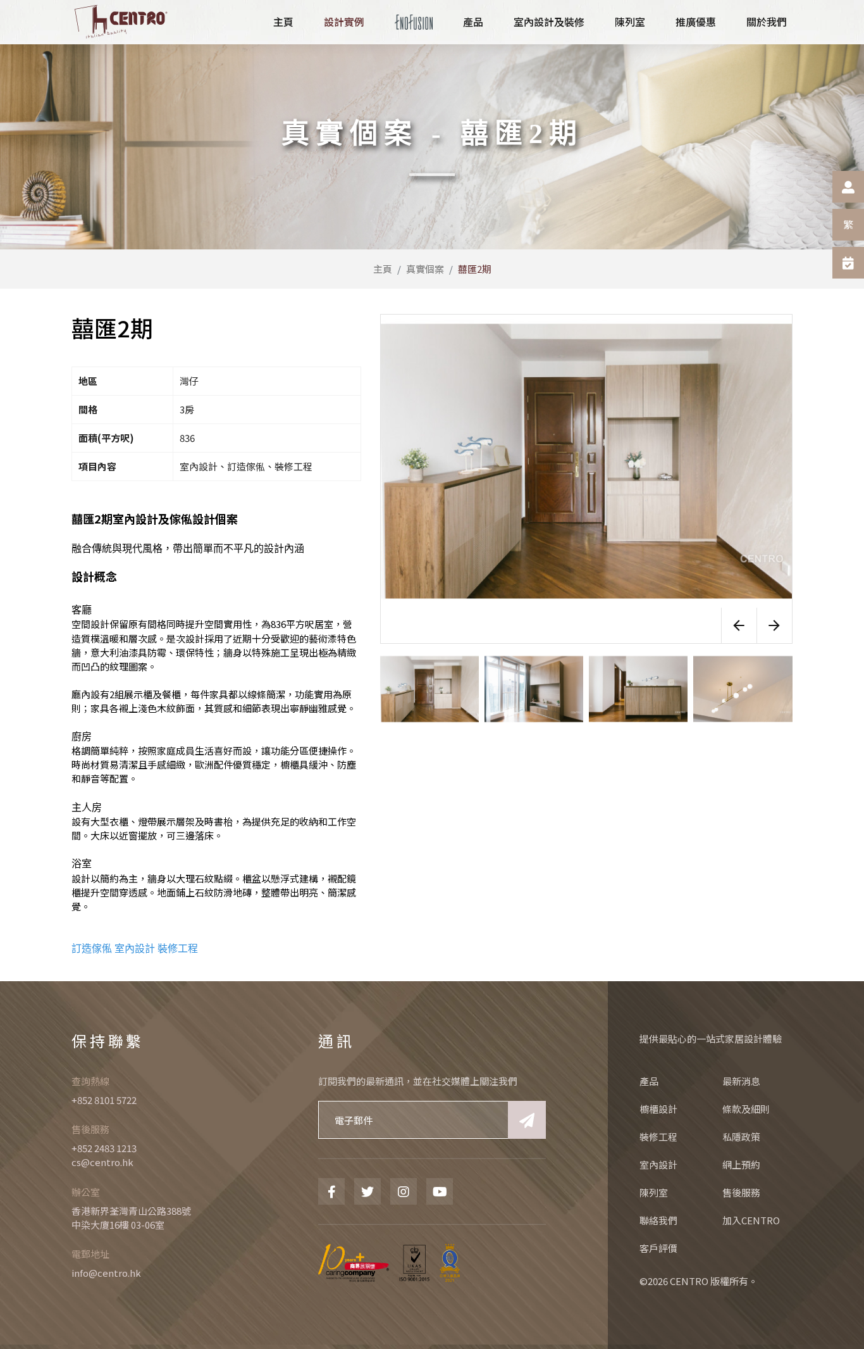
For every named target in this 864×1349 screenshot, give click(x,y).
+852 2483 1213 (104, 1148)
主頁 (382, 268)
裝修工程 (177, 948)
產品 (648, 1081)
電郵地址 (90, 1253)
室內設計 (134, 948)
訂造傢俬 (91, 948)
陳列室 (653, 1192)
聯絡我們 (658, 1220)
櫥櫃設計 (658, 1108)
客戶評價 (658, 1248)
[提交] (527, 1120)
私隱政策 (741, 1136)
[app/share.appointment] (848, 263)
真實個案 (425, 268)
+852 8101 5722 (104, 1100)
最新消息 (741, 1081)
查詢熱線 (90, 1081)
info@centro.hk (106, 1272)
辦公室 (85, 1191)
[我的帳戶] (848, 187)
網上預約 (741, 1164)
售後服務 (90, 1129)
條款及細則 (746, 1108)
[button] (738, 625)
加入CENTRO (751, 1220)
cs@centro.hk (102, 1162)
